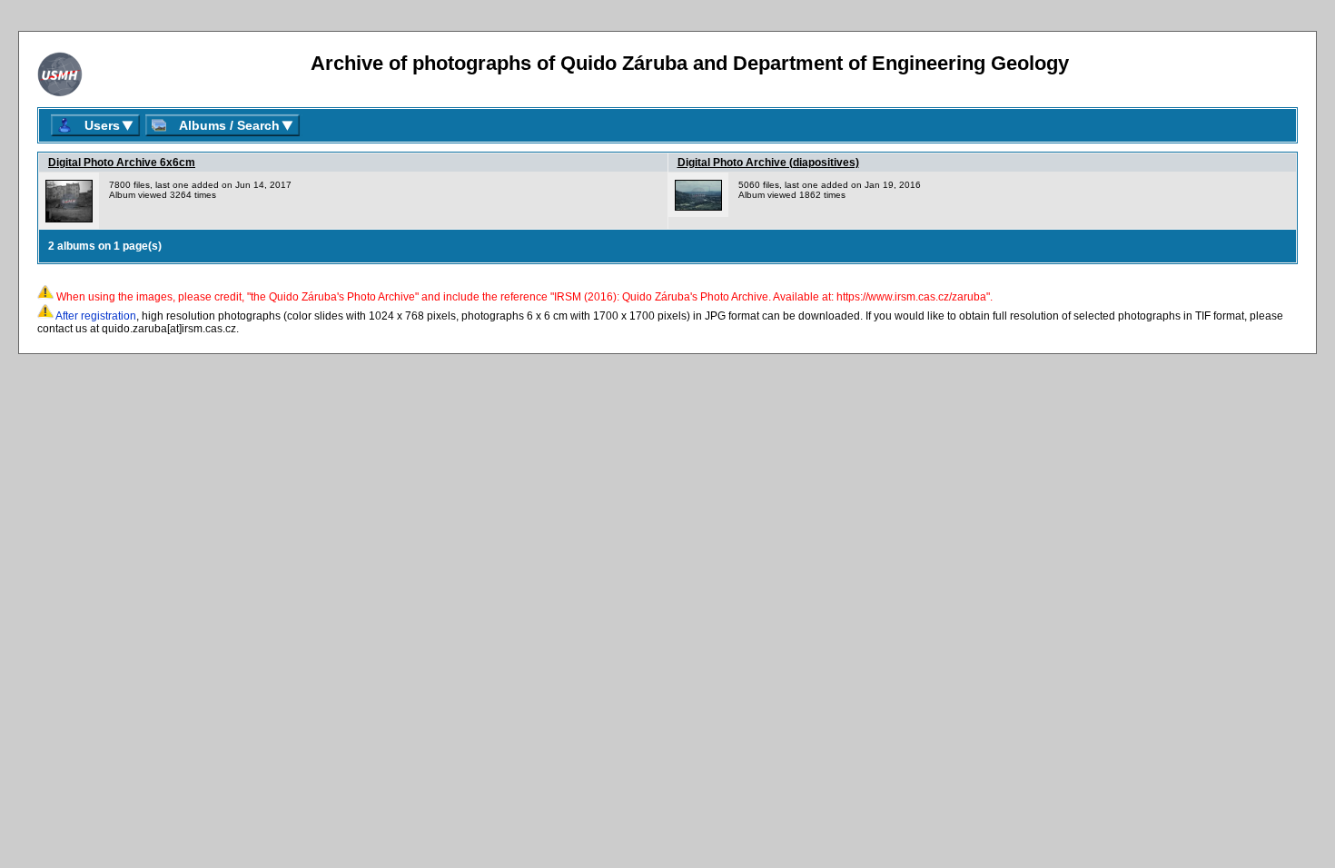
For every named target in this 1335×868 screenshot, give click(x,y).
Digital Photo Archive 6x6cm (121, 162)
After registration (95, 316)
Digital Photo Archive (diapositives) (768, 162)
